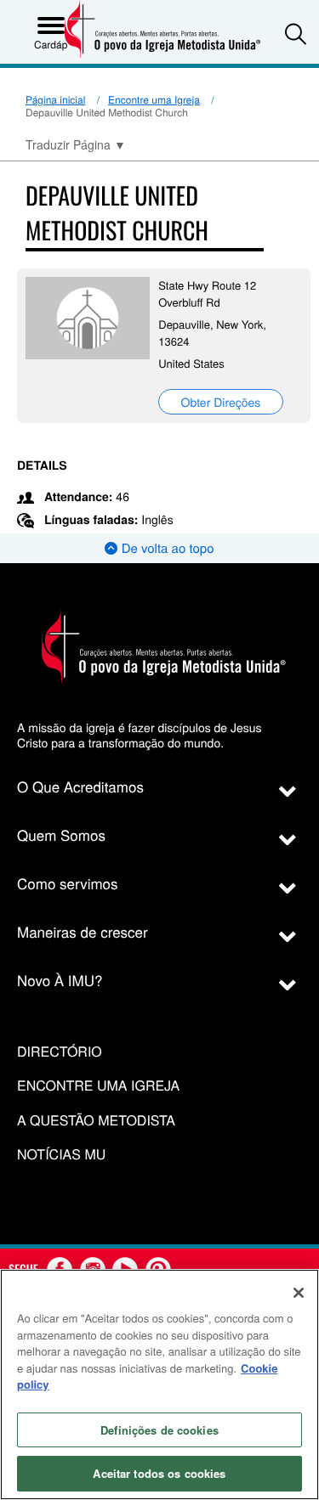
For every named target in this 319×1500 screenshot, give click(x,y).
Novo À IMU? (60, 979)
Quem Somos (61, 834)
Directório (59, 1052)
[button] (295, 33)
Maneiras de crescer (82, 931)
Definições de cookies (159, 1430)
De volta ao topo (165, 548)
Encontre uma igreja (98, 1086)
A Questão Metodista (96, 1121)
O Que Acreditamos (80, 786)
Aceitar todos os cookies (159, 1473)
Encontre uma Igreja (154, 100)
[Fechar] (298, 1292)
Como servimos (67, 883)
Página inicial (55, 100)
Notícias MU (61, 1155)
